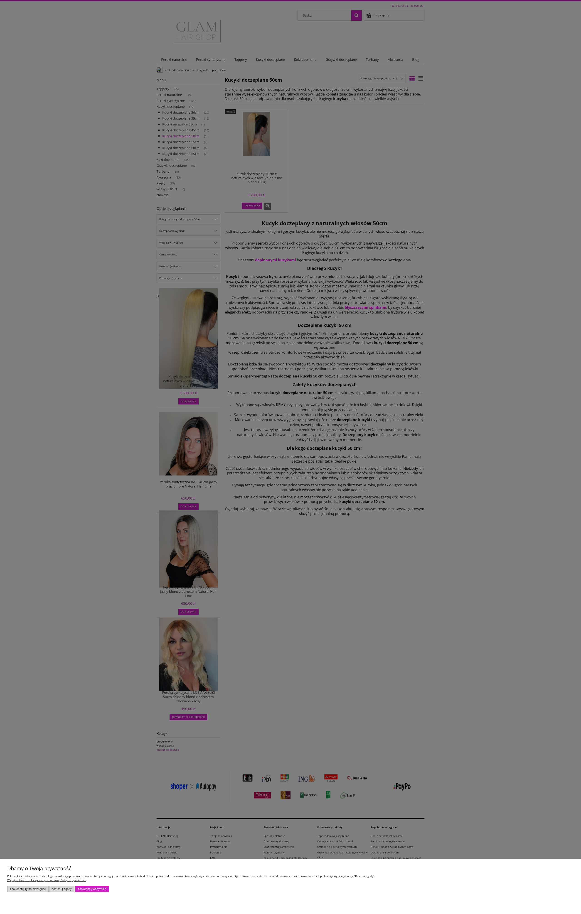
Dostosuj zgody (62, 889)
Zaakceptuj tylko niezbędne (28, 889)
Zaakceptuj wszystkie (92, 889)
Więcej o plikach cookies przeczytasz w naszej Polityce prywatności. (46, 880)
